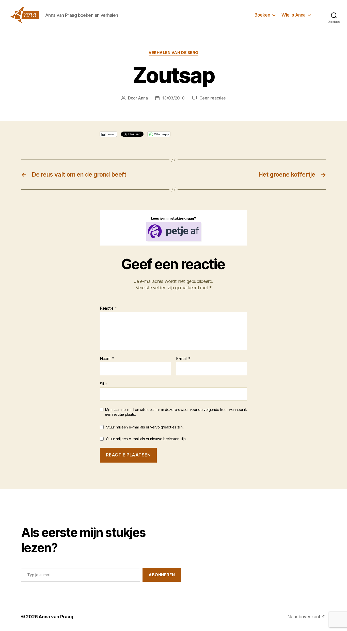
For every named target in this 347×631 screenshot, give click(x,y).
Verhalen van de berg (173, 52)
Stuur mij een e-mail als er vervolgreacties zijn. (145, 427)
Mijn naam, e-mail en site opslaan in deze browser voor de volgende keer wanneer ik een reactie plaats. (176, 412)
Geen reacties (212, 98)
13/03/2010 (173, 98)
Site (103, 383)
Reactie (108, 308)
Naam (107, 358)
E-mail (183, 358)
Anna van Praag (56, 616)
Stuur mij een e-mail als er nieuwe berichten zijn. (146, 438)
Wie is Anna (293, 15)
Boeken (262, 15)
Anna (143, 98)
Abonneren (162, 574)
